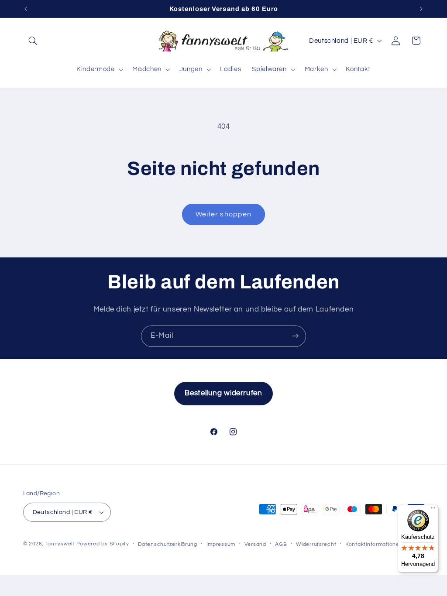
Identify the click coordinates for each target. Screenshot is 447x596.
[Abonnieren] (295, 336)
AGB (281, 544)
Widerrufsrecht (316, 544)
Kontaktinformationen (374, 544)
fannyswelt (59, 543)
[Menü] (433, 510)
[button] (33, 41)
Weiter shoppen (223, 214)
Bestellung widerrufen (223, 393)
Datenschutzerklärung (167, 544)
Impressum (221, 544)
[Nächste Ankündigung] (421, 8)
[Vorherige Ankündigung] (25, 8)
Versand (255, 544)
